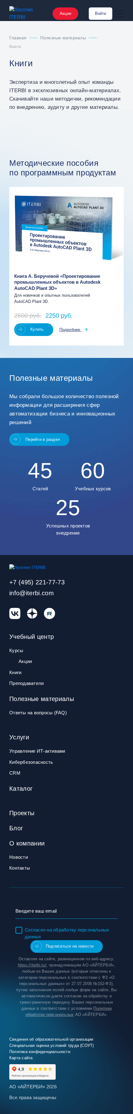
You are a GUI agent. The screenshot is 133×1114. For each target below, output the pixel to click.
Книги (15, 672)
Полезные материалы (41, 698)
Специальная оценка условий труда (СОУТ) (51, 1045)
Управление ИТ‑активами (37, 751)
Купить (37, 329)
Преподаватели (26, 683)
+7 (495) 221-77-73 (37, 582)
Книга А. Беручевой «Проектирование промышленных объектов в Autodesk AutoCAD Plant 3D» (57, 282)
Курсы (16, 650)
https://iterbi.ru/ (32, 965)
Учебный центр (31, 636)
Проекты (21, 813)
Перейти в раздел (42, 439)
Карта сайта (20, 1058)
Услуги (19, 737)
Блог (16, 828)
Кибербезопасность (31, 762)
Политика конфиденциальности (39, 1051)
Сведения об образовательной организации (51, 1039)
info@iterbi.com (31, 593)
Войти (100, 13)
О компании (27, 843)
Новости (18, 857)
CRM (14, 773)
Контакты (19, 868)
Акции (65, 13)
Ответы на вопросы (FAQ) (38, 712)
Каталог (20, 788)
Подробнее (70, 329)
